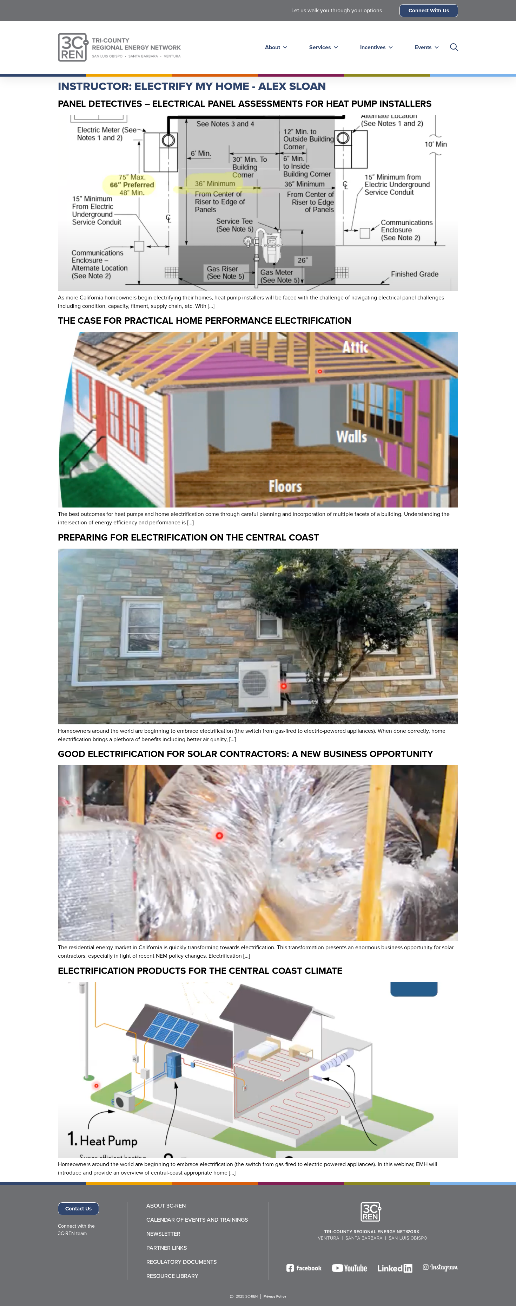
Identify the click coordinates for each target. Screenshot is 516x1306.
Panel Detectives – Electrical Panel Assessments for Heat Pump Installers (245, 103)
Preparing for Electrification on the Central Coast (188, 537)
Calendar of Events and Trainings (197, 1219)
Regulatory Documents (181, 1262)
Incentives (373, 47)
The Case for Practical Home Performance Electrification (204, 320)
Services (320, 47)
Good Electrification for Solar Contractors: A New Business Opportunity (245, 754)
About (272, 47)
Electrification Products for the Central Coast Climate (200, 970)
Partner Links (166, 1248)
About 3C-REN (166, 1205)
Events (423, 47)
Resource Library (172, 1276)
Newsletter (163, 1233)
